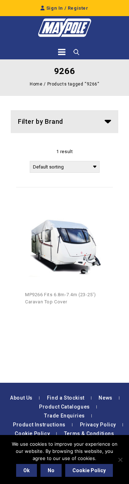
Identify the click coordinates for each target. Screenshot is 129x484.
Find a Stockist (66, 398)
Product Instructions (39, 424)
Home (36, 84)
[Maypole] (64, 28)
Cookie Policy (32, 433)
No (51, 470)
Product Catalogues (64, 407)
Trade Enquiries (64, 416)
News (105, 398)
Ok (26, 470)
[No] (120, 459)
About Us (21, 398)
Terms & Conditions (89, 433)
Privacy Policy (98, 424)
